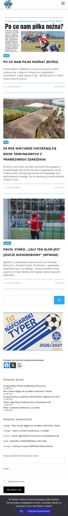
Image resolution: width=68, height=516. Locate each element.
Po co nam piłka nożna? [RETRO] (30, 62)
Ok (21, 511)
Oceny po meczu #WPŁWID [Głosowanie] (32, 446)
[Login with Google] (19, 365)
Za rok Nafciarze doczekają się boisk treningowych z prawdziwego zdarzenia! (29, 153)
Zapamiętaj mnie (16, 481)
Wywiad (7, 243)
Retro (6, 56)
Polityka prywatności (39, 511)
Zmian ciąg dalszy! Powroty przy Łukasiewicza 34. (27, 402)
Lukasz (6, 425)
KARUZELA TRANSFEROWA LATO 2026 (28, 441)
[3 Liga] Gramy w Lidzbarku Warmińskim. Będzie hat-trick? (31, 396)
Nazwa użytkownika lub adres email (20, 455)
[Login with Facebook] (6, 365)
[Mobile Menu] (63, 3)
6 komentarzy (13, 283)
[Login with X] (13, 365)
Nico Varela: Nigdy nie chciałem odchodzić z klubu (27, 391)
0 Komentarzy (13, 86)
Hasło (6, 468)
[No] (64, 505)
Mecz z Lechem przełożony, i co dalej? (21, 407)
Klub (6, 142)
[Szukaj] (59, 300)
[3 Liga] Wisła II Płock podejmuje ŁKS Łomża (24, 385)
